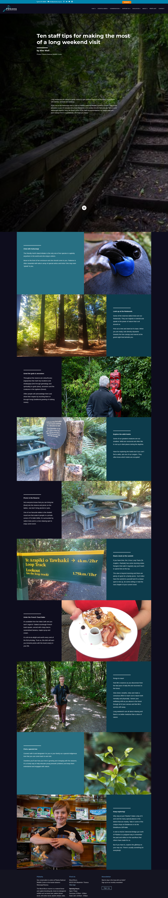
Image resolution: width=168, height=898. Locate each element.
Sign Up (107, 888)
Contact (161, 8)
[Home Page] (10, 8)
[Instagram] (72, 1)
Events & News (102, 8)
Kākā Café (153, 8)
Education (135, 8)
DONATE (127, 2)
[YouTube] (69, 1)
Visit (93, 8)
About (144, 8)
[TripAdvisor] (66, 1)
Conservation (114, 8)
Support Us (126, 8)
